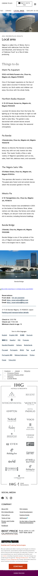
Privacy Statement (11, 559)
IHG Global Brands (7, 512)
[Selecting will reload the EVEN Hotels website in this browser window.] (12, 444)
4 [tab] (20, 277)
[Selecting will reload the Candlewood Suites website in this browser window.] (19, 477)
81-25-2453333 (18, 298)
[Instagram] (11, 498)
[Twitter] (7, 498)
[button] (35, 4)
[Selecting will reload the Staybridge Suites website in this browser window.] (12, 469)
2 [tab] (18, 277)
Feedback (4, 525)
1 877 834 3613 (25, 533)
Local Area (19, 11)
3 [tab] (19, 277)
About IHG (4, 509)
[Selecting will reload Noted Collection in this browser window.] (12, 419)
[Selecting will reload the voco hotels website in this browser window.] (30, 419)
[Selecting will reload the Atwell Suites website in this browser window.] (30, 461)
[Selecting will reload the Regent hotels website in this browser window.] (30, 394)
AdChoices (23, 518)
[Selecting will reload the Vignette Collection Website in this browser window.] (30, 402)
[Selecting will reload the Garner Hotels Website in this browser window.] (30, 452)
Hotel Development (26, 512)
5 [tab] (21, 276)
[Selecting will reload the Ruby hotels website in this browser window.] (12, 427)
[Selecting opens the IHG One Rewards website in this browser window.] (19, 484)
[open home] (1, 375)
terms (5, 556)
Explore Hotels (24, 515)
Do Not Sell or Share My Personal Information (27, 522)
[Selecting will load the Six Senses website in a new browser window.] (12, 394)
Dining (8, 11)
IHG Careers (24, 509)
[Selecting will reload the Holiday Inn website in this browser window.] (12, 452)
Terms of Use (5, 518)
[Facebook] (2, 498)
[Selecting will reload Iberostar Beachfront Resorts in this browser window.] (12, 436)
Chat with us (5, 515)
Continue (18, 566)
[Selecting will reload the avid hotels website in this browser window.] (12, 461)
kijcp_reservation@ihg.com (17, 300)
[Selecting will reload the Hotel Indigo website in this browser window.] (30, 411)
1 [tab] (16, 277)
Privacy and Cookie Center (7, 521)
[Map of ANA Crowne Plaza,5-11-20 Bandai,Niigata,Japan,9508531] (16, 288)
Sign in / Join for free (25, 4)
